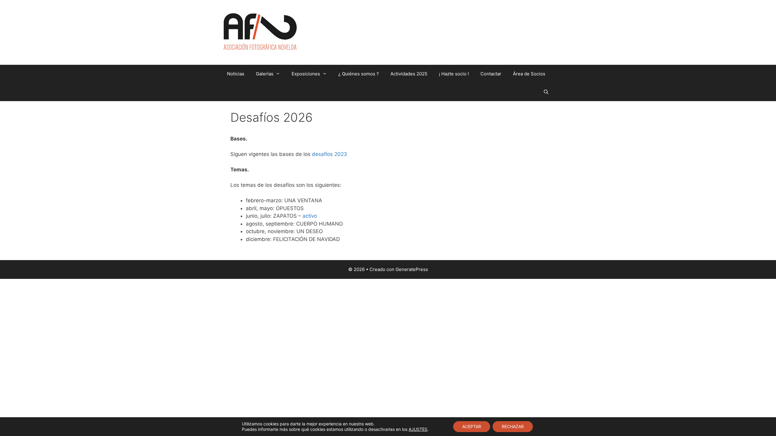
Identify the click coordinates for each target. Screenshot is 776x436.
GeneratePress (412, 269)
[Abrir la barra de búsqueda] (546, 92)
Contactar (490, 74)
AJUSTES (418, 429)
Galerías (264, 74)
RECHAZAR (513, 426)
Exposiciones (306, 74)
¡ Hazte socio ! (454, 74)
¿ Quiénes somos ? (358, 74)
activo (310, 216)
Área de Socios (529, 74)
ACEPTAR (471, 426)
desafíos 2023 (329, 154)
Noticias (235, 74)
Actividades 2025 (408, 74)
